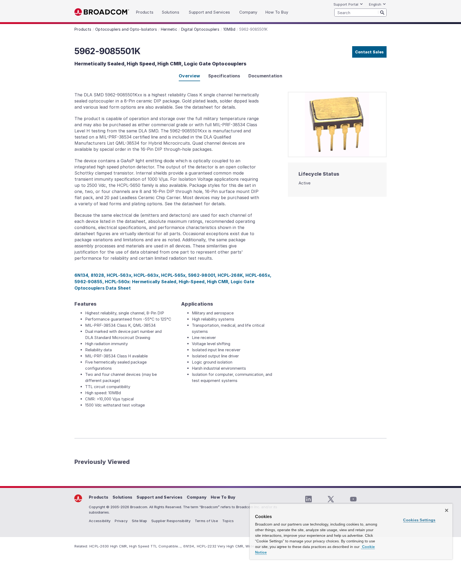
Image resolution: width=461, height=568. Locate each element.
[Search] (382, 12)
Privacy (121, 521)
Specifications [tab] (224, 75)
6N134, (189, 546)
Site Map (139, 521)
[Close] (446, 510)
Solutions (122, 497)
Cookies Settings (419, 520)
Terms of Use (206, 521)
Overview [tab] (189, 75)
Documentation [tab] (265, 75)
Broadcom (101, 12)
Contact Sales (369, 52)
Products (98, 497)
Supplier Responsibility (170, 521)
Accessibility (99, 521)
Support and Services (159, 497)
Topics (228, 521)
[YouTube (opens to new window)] (353, 499)
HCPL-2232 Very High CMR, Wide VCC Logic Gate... (241, 546)
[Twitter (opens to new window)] (331, 499)
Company (196, 497)
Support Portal (346, 4)
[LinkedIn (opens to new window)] (308, 499)
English (375, 4)
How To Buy (223, 497)
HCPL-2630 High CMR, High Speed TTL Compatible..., (135, 546)
